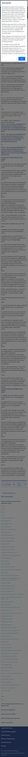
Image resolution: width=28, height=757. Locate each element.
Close (21, 59)
